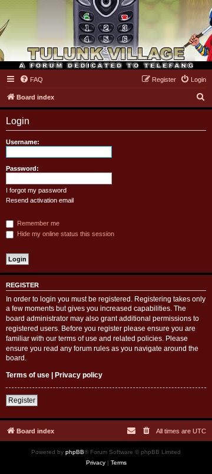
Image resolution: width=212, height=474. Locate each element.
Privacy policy (78, 375)
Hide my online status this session (64, 233)
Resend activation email (40, 200)
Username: (22, 141)
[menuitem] (31, 79)
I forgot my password (36, 190)
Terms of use (27, 375)
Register (21, 400)
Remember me (37, 223)
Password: (22, 168)
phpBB (74, 452)
